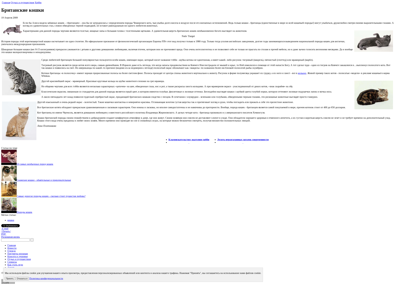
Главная (6, 2)
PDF (3, 234)
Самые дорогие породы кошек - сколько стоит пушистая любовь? (51, 196)
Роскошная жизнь (10, 237)
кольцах (302, 73)
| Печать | (6, 231)
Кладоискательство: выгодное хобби (188, 139)
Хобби (38, 2)
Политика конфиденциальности (46, 278)
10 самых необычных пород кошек (35, 164)
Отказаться (22, 278)
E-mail (4, 228)
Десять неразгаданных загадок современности (243, 139)
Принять (10, 278)
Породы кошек (24, 212)
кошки (10, 220)
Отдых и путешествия (22, 2)
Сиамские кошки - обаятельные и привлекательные (44, 180)
